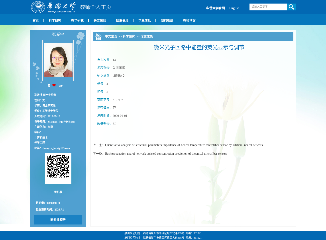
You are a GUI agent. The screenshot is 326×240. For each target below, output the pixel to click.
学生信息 (144, 20)
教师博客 (189, 20)
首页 (36, 20)
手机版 (58, 192)
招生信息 (122, 20)
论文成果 (146, 36)
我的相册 (167, 20)
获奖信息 (100, 20)
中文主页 (111, 36)
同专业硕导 (58, 219)
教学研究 (77, 20)
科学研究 (55, 20)
